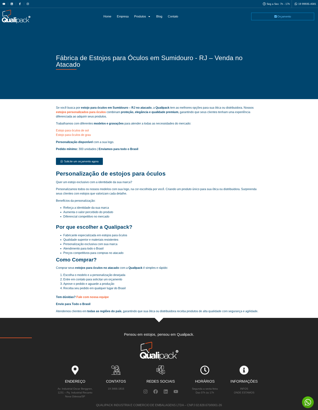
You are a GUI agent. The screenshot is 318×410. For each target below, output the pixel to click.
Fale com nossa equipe (92, 297)
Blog (159, 16)
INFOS (244, 388)
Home (107, 16)
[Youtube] (175, 391)
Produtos (140, 16)
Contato (173, 16)
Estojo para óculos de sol (72, 130)
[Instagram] (145, 391)
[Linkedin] (165, 391)
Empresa (123, 16)
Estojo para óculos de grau (73, 134)
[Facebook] (155, 391)
